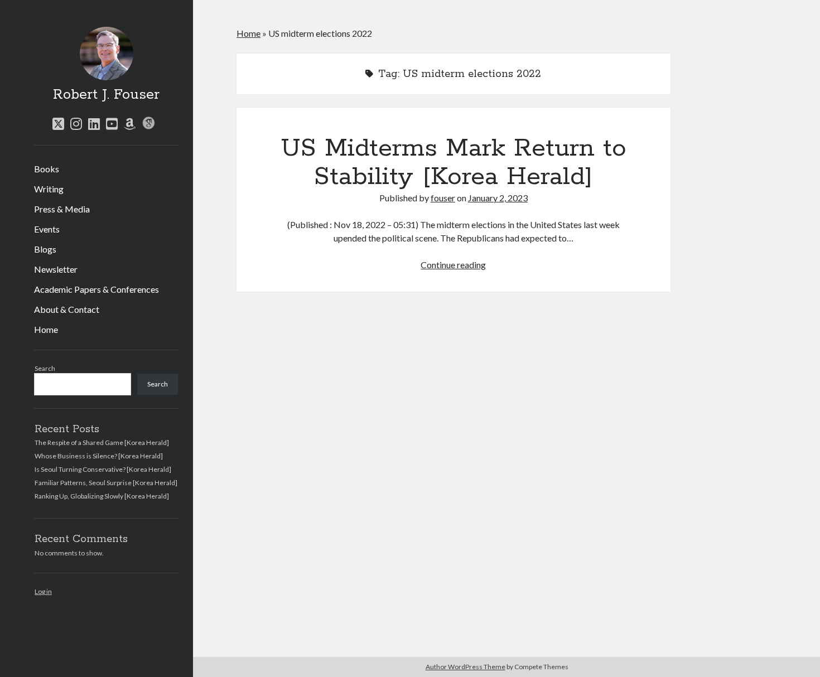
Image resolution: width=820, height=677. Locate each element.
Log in (43, 591)
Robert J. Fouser (106, 95)
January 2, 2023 (498, 197)
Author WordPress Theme (465, 667)
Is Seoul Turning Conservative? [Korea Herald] (103, 469)
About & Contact (66, 309)
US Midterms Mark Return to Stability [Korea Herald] (453, 162)
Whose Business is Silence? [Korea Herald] (99, 456)
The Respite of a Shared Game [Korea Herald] (102, 442)
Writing (49, 188)
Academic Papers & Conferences (96, 289)
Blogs (45, 249)
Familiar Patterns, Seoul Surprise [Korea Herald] (106, 482)
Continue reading (453, 264)
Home (46, 329)
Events (47, 229)
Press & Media (62, 209)
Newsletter (56, 269)
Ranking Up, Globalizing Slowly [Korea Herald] (102, 496)
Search (45, 368)
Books (46, 168)
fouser (443, 197)
